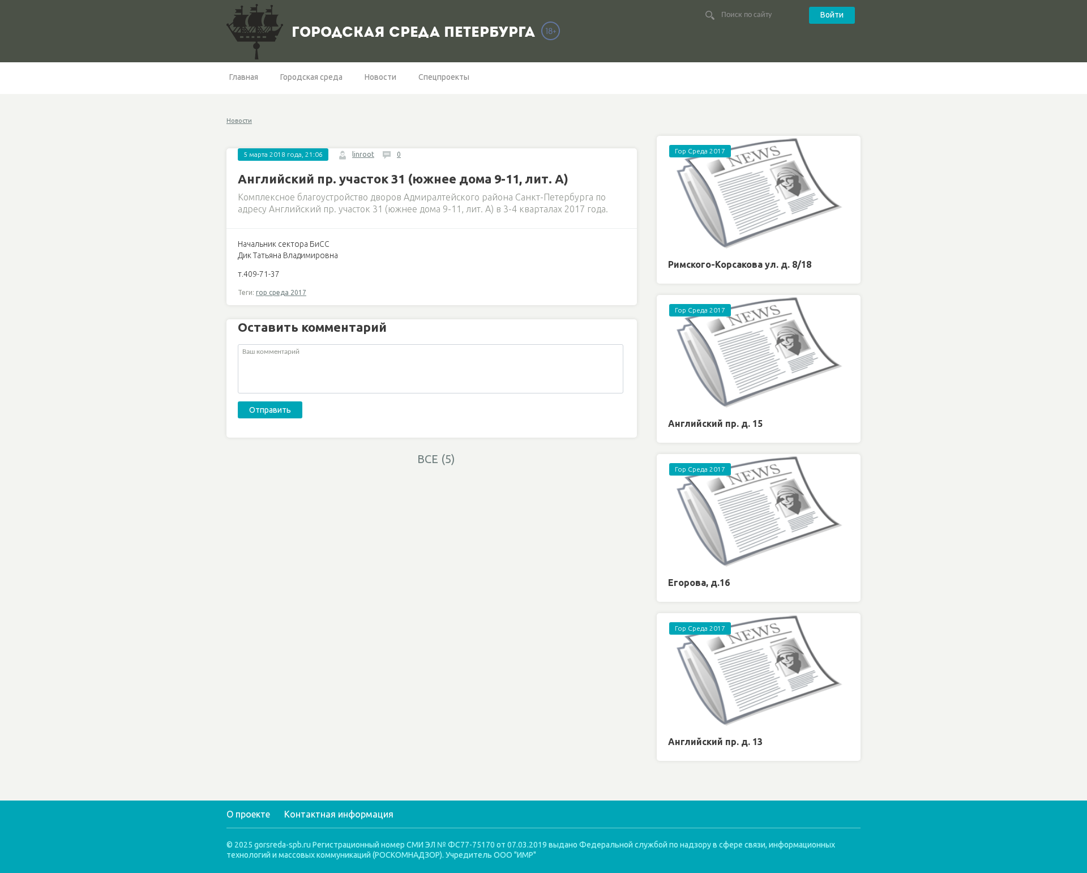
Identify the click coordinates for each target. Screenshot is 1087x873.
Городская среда (311, 77)
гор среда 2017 (281, 292)
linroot (363, 154)
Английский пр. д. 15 (715, 423)
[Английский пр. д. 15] (759, 352)
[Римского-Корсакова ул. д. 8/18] (759, 193)
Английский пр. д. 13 (715, 742)
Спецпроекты (443, 77)
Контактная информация (338, 814)
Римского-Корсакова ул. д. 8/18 (739, 264)
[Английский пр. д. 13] (759, 670)
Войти (832, 14)
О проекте (248, 814)
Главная (243, 77)
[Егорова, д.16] (759, 511)
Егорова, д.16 (699, 582)
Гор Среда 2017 (700, 151)
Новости (380, 77)
